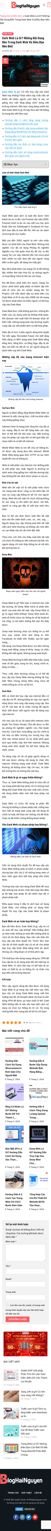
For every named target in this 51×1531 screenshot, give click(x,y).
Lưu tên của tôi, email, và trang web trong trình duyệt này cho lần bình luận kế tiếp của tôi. (25, 1309)
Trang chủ (5, 16)
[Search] (44, 5)
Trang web (11, 1292)
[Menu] (2, 5)
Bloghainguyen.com (38, 1499)
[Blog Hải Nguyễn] (25, 5)
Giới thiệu (26, 1493)
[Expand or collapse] (45, 164)
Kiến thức (17, 16)
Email (9, 1279)
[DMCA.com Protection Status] (25, 1509)
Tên (8, 1266)
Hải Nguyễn (34, 51)
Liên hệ (38, 1493)
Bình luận (11, 1241)
